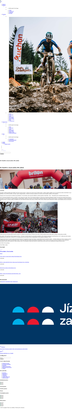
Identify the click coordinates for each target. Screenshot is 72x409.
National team (4, 121)
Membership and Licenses (7, 367)
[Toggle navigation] (0, 2)
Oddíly (10, 10)
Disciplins (4, 14)
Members (4, 5)
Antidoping (11, 12)
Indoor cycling (11, 118)
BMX (10, 113)
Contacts (3, 368)
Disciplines (4, 372)
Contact (3, 142)
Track (10, 115)
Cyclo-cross (11, 114)
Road (10, 119)
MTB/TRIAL (11, 116)
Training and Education (6, 366)
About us (4, 4)
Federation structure (5, 363)
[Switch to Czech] (5, 150)
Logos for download (12, 140)
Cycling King (4, 375)
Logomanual (11, 139)
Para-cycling (11, 117)
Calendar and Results (6, 376)
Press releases (11, 141)
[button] (2, 149)
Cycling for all (11, 120)
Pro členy (10, 13)
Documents (4, 365)
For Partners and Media (6, 364)
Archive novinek (5, 377)
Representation (5, 373)
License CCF (11, 11)
